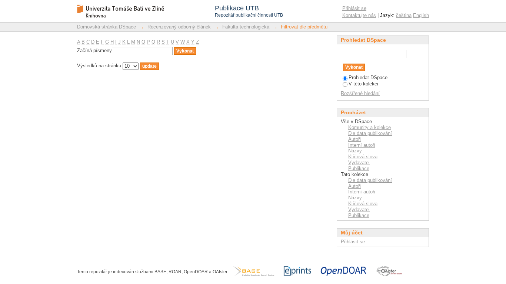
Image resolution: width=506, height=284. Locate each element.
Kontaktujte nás (359, 15)
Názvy (355, 150)
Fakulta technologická (245, 27)
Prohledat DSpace (368, 77)
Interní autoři (361, 145)
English (421, 15)
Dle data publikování (370, 133)
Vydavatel (359, 162)
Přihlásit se (354, 8)
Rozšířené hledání (360, 93)
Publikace (358, 168)
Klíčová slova (362, 156)
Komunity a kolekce (369, 127)
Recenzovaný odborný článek (179, 27)
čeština (404, 15)
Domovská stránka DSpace (106, 27)
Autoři (354, 139)
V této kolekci (363, 84)
